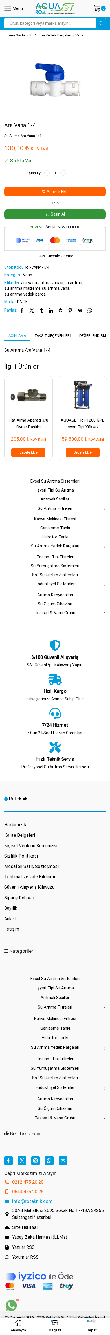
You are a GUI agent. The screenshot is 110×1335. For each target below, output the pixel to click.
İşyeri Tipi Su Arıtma (55, 490)
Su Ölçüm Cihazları (55, 603)
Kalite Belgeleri (19, 835)
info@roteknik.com (32, 1201)
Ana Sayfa (17, 35)
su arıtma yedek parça (25, 294)
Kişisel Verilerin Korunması (30, 845)
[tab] (17, 336)
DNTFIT (24, 302)
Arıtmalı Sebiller (55, 499)
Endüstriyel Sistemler (55, 583)
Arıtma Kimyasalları (55, 594)
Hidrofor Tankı (55, 537)
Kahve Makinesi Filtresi (55, 519)
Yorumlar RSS (25, 1257)
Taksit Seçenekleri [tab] (52, 335)
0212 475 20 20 (27, 1182)
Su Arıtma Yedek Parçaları (50, 35)
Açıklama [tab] (17, 335)
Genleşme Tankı (55, 528)
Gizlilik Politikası (21, 856)
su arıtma (73, 282)
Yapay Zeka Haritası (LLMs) (39, 1237)
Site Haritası (25, 1227)
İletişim (11, 929)
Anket (10, 918)
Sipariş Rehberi (19, 897)
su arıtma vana (55, 288)
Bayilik (10, 908)
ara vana (29, 282)
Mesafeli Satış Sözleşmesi (31, 866)
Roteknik (18, 798)
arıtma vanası (50, 282)
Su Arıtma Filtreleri (55, 508)
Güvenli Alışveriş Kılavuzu (29, 887)
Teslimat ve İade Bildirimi (29, 876)
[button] (11, 417)
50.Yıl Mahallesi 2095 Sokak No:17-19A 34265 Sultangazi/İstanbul (58, 1214)
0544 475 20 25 (27, 1191)
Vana (79, 35)
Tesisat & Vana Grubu (55, 612)
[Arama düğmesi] (101, 23)
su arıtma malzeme (23, 288)
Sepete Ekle (58, 191)
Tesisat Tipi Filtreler (55, 556)
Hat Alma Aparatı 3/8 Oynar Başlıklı (28, 423)
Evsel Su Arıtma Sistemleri (55, 481)
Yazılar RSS (23, 1247)
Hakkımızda (15, 824)
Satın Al (58, 214)
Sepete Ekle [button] (28, 452)
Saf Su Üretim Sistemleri (55, 574)
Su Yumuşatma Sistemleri (55, 565)
